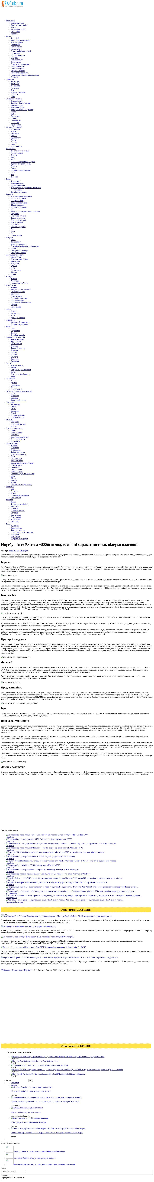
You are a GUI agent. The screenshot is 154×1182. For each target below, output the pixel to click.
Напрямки (15, 411)
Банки (13, 502)
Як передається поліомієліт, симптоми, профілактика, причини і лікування (44, 1164)
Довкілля (14, 350)
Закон (8, 179)
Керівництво (16, 62)
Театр (13, 268)
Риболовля (15, 467)
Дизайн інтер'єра (17, 107)
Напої (13, 159)
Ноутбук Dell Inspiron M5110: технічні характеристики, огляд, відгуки (89, 957)
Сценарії (14, 398)
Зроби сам (15, 123)
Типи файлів (16, 307)
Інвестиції (15, 506)
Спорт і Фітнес (12, 443)
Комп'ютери (11, 285)
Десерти (14, 155)
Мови (13, 376)
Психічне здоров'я (18, 227)
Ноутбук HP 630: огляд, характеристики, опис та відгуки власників (95, 1070)
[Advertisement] (45, 12)
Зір (12, 209)
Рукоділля (15, 534)
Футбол (14, 480)
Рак (12, 229)
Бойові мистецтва (18, 452)
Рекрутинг (15, 281)
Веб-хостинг (16, 242)
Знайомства (15, 385)
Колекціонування (18, 530)
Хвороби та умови (18, 198)
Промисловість (17, 60)
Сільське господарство (20, 64)
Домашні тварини (18, 92)
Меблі (13, 114)
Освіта (8, 363)
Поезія (13, 394)
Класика (14, 27)
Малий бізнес (16, 47)
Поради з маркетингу (19, 324)
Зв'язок (13, 493)
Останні (14, 1085)
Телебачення (16, 270)
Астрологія (15, 129)
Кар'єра (9, 276)
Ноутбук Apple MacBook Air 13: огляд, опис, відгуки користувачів (84, 916)
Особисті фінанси (18, 511)
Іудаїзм (13, 131)
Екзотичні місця (17, 417)
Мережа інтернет (18, 71)
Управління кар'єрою (19, 283)
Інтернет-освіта (17, 365)
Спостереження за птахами (22, 532)
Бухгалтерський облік (20, 504)
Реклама (9, 420)
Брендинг (15, 422)
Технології (10, 487)
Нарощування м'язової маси (22, 463)
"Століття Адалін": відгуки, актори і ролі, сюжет (31, 1091)
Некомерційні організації (21, 51)
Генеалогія (15, 88)
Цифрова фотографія (19, 539)
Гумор (13, 274)
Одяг (13, 328)
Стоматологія (16, 235)
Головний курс (17, 153)
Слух (13, 231)
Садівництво (16, 120)
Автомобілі (10, 21)
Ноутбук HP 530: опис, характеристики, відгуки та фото (81, 1057)
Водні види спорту (18, 454)
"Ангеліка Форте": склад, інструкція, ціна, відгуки (34, 1158)
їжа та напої (11, 149)
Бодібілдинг (15, 450)
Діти (12, 90)
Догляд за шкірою (18, 318)
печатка (14, 426)
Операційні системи (19, 298)
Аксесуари (15, 81)
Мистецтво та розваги (15, 255)
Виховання (15, 86)
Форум (13, 248)
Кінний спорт (16, 459)
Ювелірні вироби (18, 335)
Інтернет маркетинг (19, 244)
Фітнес (13, 478)
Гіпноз (13, 430)
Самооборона (16, 469)
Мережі (14, 305)
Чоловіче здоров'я (18, 218)
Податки (14, 513)
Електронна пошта (18, 253)
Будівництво (16, 125)
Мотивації (15, 435)
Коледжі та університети (21, 370)
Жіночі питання (17, 339)
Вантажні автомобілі (19, 25)
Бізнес (8, 36)
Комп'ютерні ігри (18, 292)
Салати (13, 168)
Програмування (17, 300)
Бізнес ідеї (15, 38)
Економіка (15, 361)
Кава (13, 157)
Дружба (14, 383)
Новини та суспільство (15, 337)
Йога (13, 456)
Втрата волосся (17, 222)
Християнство (16, 146)
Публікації (15, 396)
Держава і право (17, 183)
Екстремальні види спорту (21, 485)
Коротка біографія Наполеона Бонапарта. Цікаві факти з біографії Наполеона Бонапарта (47, 1133)
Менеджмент (16, 49)
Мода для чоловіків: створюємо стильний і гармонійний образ (39, 1151)
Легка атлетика (17, 461)
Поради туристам (18, 415)
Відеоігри (15, 526)
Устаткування (16, 296)
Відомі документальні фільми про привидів (28, 1122)
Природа (14, 357)
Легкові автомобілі (18, 29)
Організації (15, 53)
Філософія (15, 359)
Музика (14, 266)
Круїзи (13, 409)
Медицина (15, 214)
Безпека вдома (16, 101)
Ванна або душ (17, 105)
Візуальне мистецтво (19, 259)
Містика (14, 136)
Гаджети (14, 491)
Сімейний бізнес (17, 66)
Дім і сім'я (10, 79)
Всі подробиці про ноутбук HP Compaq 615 (56, 937)
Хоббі (8, 524)
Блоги (13, 240)
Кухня (13, 112)
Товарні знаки (16, 190)
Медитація (15, 133)
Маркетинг (10, 320)
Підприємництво (18, 55)
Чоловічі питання (18, 348)
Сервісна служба (17, 68)
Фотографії (15, 537)
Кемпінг (14, 407)
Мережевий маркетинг (20, 322)
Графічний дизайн (18, 424)
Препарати (15, 224)
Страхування (16, 517)
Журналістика (16, 342)
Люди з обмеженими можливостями (25, 211)
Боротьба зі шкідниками (20, 103)
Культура (14, 346)
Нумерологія (16, 138)
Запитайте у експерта (19, 73)
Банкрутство (16, 181)
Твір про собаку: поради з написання (26, 1112)
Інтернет (9, 237)
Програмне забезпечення (21, 302)
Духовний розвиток (14, 127)
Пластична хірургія (18, 220)
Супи (13, 172)
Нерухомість (16, 515)
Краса (8, 309)
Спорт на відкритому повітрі (22, 474)
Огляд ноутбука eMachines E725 (42, 926)
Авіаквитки (15, 404)
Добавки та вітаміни (19, 203)
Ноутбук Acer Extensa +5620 (46, 1061)
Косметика (15, 313)
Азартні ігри (16, 257)
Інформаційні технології (21, 289)
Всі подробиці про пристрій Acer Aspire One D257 (65, 947)
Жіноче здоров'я (17, 205)
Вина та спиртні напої (20, 151)
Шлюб (13, 381)
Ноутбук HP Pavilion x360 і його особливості (67, 1074)
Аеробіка (14, 446)
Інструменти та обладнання (22, 110)
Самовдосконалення (14, 428)
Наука (13, 372)
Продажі (14, 58)
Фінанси (9, 500)
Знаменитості (16, 344)
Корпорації (15, 45)
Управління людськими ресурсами (25, 75)
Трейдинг (15, 521)
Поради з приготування (20, 170)
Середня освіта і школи (20, 374)
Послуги (14, 77)
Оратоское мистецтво (19, 437)
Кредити (14, 508)
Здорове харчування (19, 207)
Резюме (14, 279)
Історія (13, 368)
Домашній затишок (14, 99)
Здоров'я (9, 194)
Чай (12, 175)
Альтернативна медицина (21, 196)
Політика (14, 355)
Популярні (15, 1083)
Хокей (13, 482)
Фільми (14, 272)
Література (15, 263)
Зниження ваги (17, 472)
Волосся (14, 311)
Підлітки (14, 94)
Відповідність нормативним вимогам (26, 188)
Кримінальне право (19, 192)
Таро (13, 144)
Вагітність (15, 84)
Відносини (10, 378)
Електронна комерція (19, 250)
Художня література (19, 400)
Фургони (14, 34)
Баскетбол (15, 448)
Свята (13, 97)
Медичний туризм (18, 216)
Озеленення (15, 116)
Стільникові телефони (20, 495)
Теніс (13, 476)
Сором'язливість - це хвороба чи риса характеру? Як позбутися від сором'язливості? (45, 1101)
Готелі (13, 413)
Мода (8, 326)
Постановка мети (18, 439)
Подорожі (10, 402)
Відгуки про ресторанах (20, 164)
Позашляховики (17, 23)
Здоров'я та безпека (18, 185)
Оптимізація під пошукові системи (25, 246)
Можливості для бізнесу (20, 40)
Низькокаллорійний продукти (23, 162)
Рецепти (14, 166)
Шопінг (14, 333)
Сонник (14, 142)
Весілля (14, 387)
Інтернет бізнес (17, 42)
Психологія (15, 441)
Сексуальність (16, 389)
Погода (14, 352)
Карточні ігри (16, 528)
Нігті (13, 315)
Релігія (13, 140)
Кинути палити (17, 201)
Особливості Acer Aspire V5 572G (54, 1065)
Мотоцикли (15, 32)
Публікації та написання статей (19, 391)
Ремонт (14, 118)
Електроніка (16, 498)
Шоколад (14, 177)
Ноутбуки (15, 294)
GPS (12, 489)
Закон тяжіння (16, 433)
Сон (12, 233)
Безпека (14, 287)
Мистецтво (15, 261)
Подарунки (15, 331)
